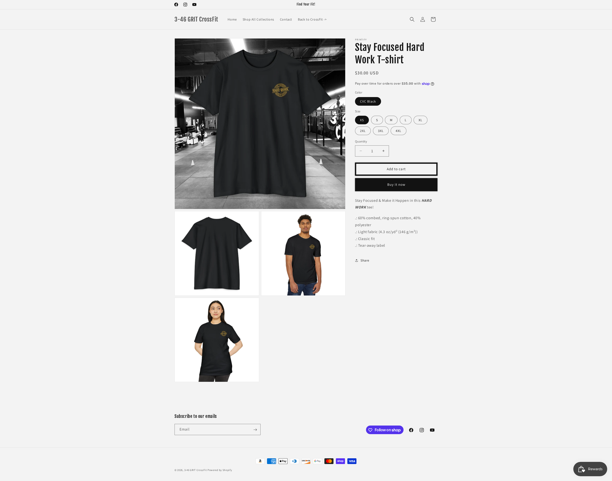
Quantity (361, 141)
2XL (363, 131)
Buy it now (396, 184)
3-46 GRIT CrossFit (195, 470)
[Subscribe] (255, 429)
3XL (381, 131)
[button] (412, 19)
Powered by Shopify (220, 470)
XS (362, 120)
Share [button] (365, 260)
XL (420, 120)
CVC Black (368, 101)
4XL (398, 131)
